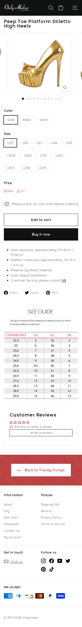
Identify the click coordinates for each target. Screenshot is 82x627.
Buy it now (41, 234)
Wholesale (11, 524)
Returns (46, 511)
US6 (25, 143)
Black (27, 120)
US (64, 280)
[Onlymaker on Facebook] (51, 560)
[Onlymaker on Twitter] (68, 560)
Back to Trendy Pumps (44, 470)
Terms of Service (53, 524)
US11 (43, 155)
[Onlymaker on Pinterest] (43, 569)
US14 (26, 168)
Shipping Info (50, 504)
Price (8, 183)
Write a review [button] (41, 433)
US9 (69, 143)
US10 (27, 155)
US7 (39, 143)
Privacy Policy (51, 517)
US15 (42, 168)
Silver (44, 120)
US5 (10, 143)
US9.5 (11, 155)
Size (7, 134)
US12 (59, 155)
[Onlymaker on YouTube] (59, 560)
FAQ (7, 511)
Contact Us (12, 530)
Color (8, 110)
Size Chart (11, 517)
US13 (10, 168)
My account (12, 537)
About (8, 504)
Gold (10, 120)
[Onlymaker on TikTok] (51, 569)
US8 (54, 143)
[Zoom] (65, 87)
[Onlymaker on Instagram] (43, 560)
